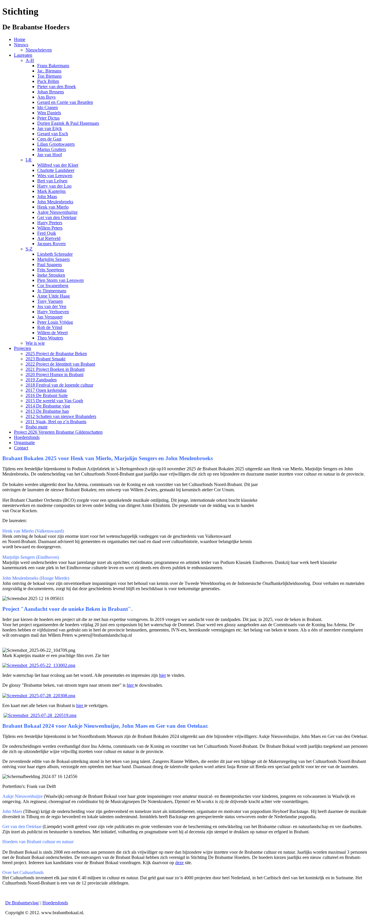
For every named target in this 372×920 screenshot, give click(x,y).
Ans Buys (46, 97)
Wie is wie (35, 343)
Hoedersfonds (27, 437)
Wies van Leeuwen (54, 175)
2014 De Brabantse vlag (48, 405)
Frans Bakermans (53, 65)
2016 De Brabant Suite (47, 395)
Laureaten (23, 55)
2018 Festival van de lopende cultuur (59, 384)
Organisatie (24, 442)
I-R (29, 159)
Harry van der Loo (54, 186)
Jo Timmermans (51, 290)
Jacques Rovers (51, 243)
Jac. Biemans (49, 70)
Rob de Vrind (49, 327)
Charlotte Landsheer (55, 170)
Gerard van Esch (52, 133)
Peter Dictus (48, 117)
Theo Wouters (50, 337)
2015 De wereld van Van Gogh (54, 400)
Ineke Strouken (51, 275)
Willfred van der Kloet (57, 165)
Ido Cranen (47, 107)
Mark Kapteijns (51, 191)
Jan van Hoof (49, 154)
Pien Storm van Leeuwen (60, 280)
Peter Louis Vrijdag (55, 322)
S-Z (29, 248)
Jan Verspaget (49, 316)
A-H (30, 60)
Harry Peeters (49, 222)
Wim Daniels (49, 112)
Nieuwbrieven (39, 49)
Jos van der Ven (51, 306)
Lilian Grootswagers (56, 144)
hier (162, 675)
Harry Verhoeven (53, 311)
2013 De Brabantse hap (47, 411)
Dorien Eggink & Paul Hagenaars (68, 123)
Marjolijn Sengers (53, 259)
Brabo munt (36, 426)
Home (19, 39)
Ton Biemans (49, 76)
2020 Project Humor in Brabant (54, 374)
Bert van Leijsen (52, 180)
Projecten (22, 348)
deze (179, 862)
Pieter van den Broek (56, 86)
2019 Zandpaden (41, 379)
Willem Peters (49, 227)
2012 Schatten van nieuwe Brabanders (61, 416)
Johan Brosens (50, 91)
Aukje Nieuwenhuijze (57, 212)
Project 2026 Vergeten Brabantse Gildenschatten (58, 432)
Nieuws (21, 44)
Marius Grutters (51, 149)
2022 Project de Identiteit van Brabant (60, 364)
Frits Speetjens (50, 269)
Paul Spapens (49, 264)
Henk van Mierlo (53, 206)
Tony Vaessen (50, 301)
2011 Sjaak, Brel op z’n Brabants (56, 421)
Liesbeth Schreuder (55, 254)
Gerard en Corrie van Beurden (65, 102)
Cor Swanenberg (52, 285)
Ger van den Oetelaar (56, 217)
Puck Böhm (48, 81)
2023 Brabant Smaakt (45, 358)
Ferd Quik (46, 233)
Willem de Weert (52, 332)
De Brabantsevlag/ (22, 902)
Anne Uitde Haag (53, 295)
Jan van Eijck (49, 128)
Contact (21, 447)
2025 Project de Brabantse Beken (56, 353)
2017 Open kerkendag (46, 390)
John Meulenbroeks (55, 201)
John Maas (47, 196)
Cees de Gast (49, 138)
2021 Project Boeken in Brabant (55, 369)
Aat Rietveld (48, 238)
